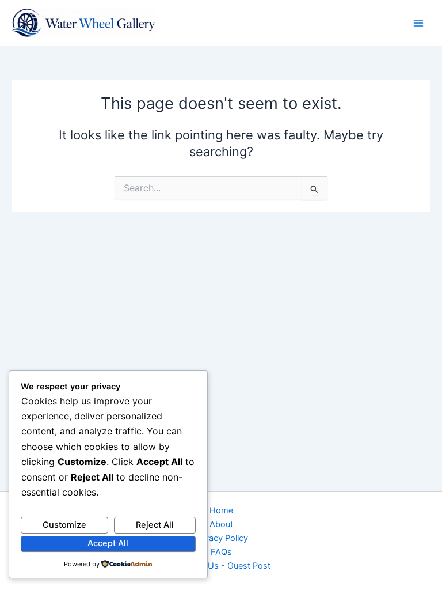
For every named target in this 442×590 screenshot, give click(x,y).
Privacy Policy (221, 538)
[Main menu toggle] (418, 23)
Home (221, 510)
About (221, 524)
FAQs (221, 552)
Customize (64, 525)
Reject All (155, 525)
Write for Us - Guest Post (221, 566)
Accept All (107, 543)
